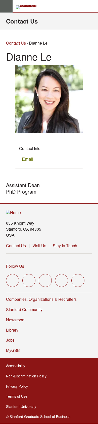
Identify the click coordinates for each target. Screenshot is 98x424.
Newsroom (15, 320)
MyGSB (14, 350)
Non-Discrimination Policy (28, 375)
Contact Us (22, 21)
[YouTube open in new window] (61, 280)
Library (12, 330)
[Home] (13, 212)
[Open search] (92, 6)
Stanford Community (24, 309)
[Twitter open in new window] (12, 280)
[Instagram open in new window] (45, 280)
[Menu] (6, 6)
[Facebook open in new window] (28, 280)
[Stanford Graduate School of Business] (28, 7)
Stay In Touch (65, 245)
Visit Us (39, 245)
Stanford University (22, 406)
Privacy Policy (18, 386)
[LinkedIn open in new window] (77, 280)
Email (27, 159)
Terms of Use (18, 396)
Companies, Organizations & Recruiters (41, 299)
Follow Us (15, 266)
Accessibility (17, 365)
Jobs (10, 340)
